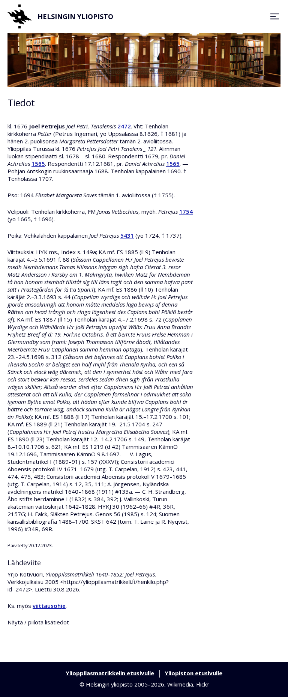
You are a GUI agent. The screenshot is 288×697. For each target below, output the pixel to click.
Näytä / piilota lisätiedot (38, 622)
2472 (124, 126)
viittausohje (49, 605)
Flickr (202, 684)
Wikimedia (180, 684)
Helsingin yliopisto (75, 16)
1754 (186, 211)
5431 (127, 235)
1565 (38, 163)
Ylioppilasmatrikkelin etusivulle (110, 673)
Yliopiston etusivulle (193, 673)
